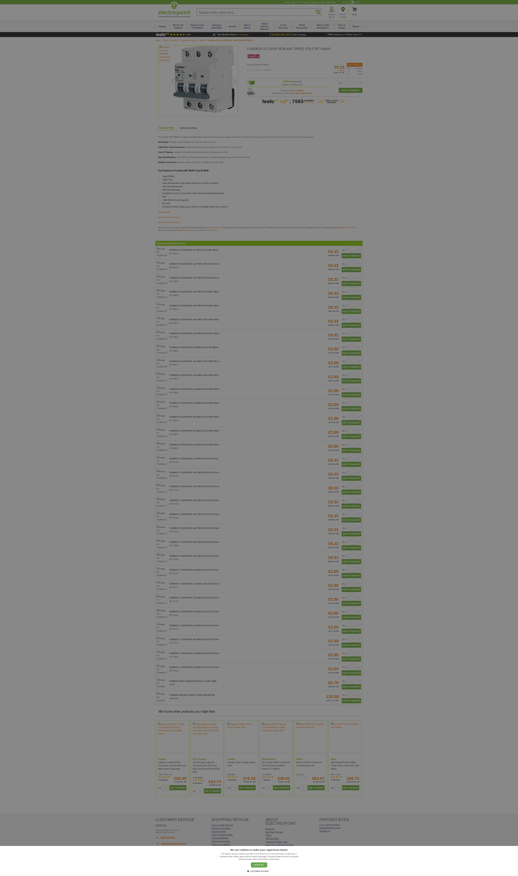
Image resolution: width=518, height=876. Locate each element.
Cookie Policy (274, 859)
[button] (259, 871)
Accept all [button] (259, 865)
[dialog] (259, 861)
